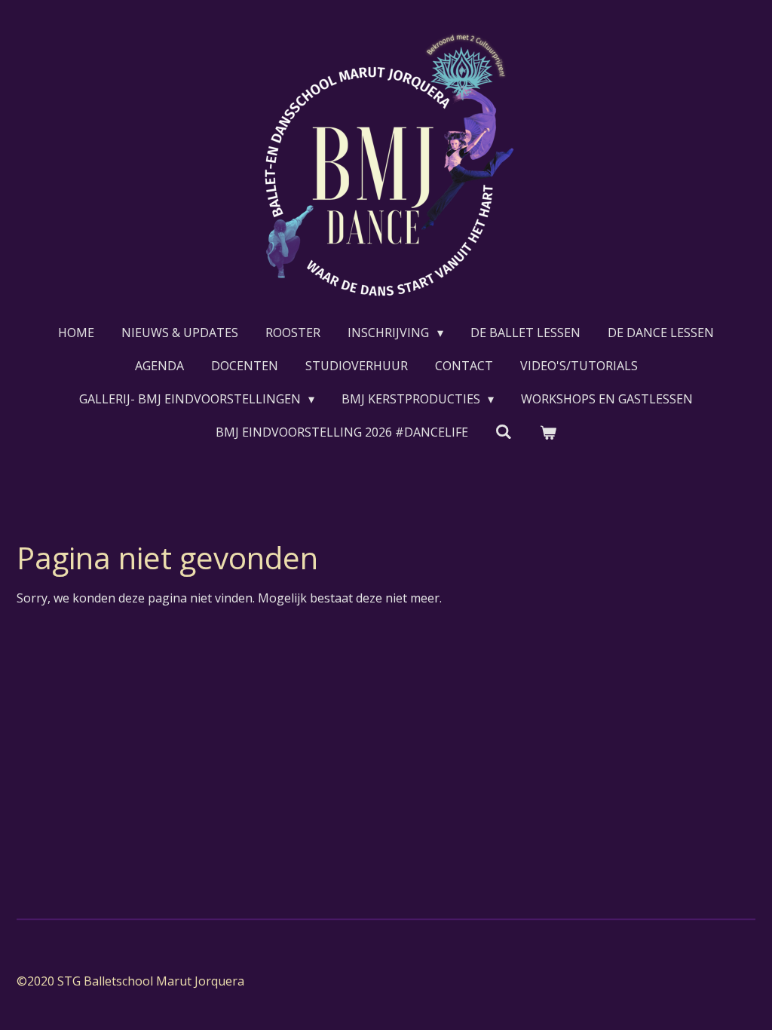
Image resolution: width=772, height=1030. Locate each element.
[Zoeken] (504, 431)
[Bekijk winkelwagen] (548, 432)
